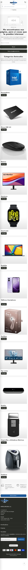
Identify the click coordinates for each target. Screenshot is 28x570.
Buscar (13, 46)
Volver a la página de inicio (13, 51)
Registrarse (21, 539)
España (13, 545)
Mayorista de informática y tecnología (13, 554)
